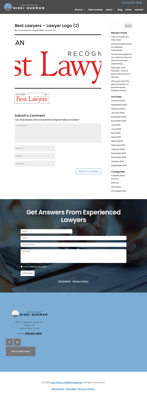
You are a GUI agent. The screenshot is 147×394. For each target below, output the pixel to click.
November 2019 (118, 157)
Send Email (27, 273)
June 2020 (116, 129)
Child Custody (95, 10)
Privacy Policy (81, 281)
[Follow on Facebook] (9, 342)
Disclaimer (64, 281)
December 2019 (118, 153)
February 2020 (118, 145)
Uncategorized (118, 191)
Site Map (71, 389)
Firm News (116, 187)
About (109, 10)
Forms (128, 10)
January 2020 (118, 149)
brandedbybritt (24, 30)
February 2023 (118, 108)
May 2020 (116, 133)
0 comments (49, 30)
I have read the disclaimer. (35, 266)
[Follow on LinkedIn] (17, 342)
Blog (120, 10)
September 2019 (119, 165)
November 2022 (118, 121)
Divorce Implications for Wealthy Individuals (121, 47)
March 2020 (117, 141)
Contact (139, 10)
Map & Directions (20, 351)
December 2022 (118, 116)
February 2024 (118, 100)
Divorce (79, 10)
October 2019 (117, 161)
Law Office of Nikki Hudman (66, 382)
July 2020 (115, 125)
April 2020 (116, 137)
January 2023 (118, 112)
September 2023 (119, 104)
